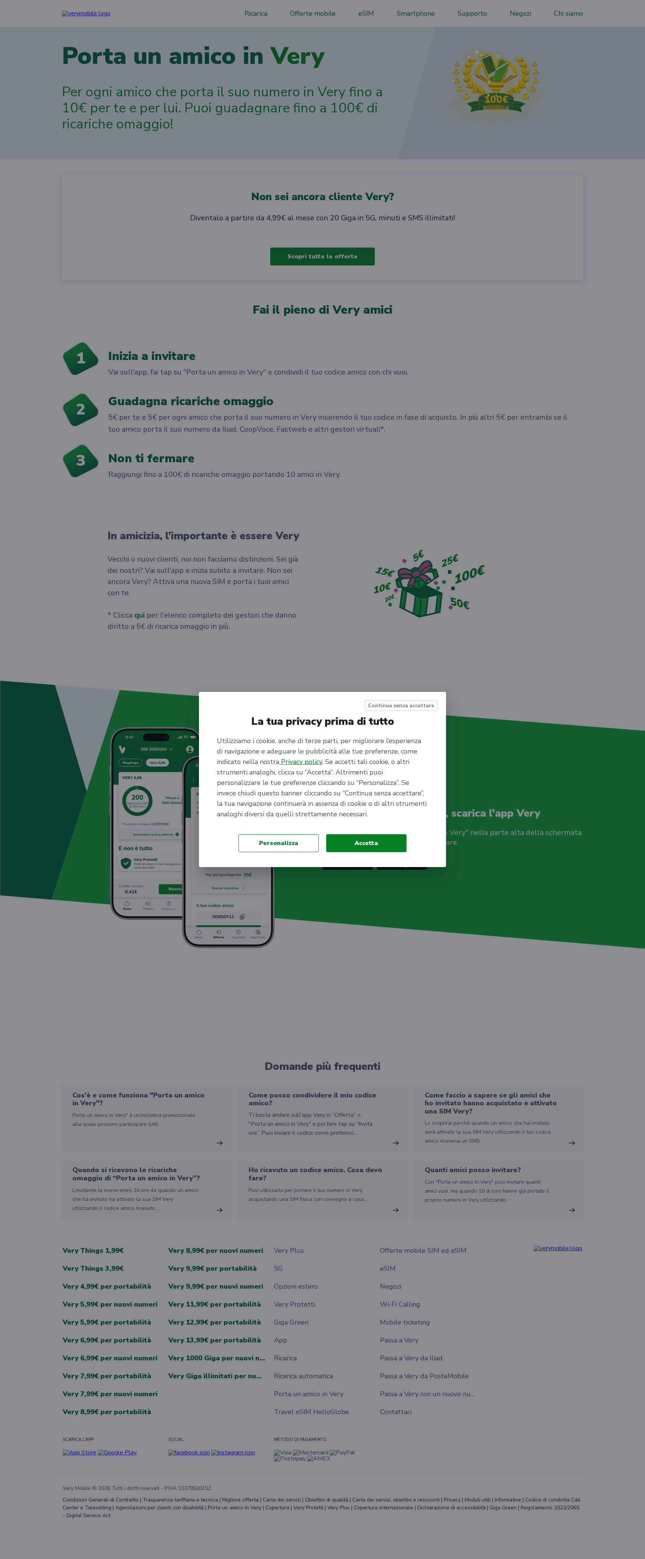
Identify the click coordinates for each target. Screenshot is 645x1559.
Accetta (366, 843)
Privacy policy (300, 761)
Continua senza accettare (401, 705)
